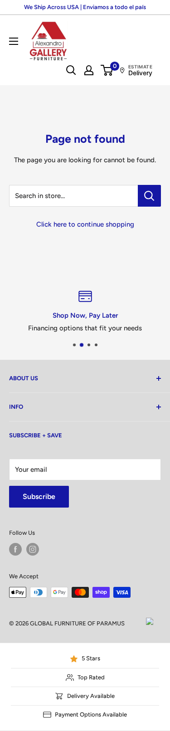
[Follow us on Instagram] (32, 549)
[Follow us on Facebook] (15, 549)
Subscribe (39, 496)
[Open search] (71, 70)
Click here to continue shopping (85, 224)
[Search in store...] (149, 196)
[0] (107, 70)
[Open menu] (13, 41)
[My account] (88, 70)
